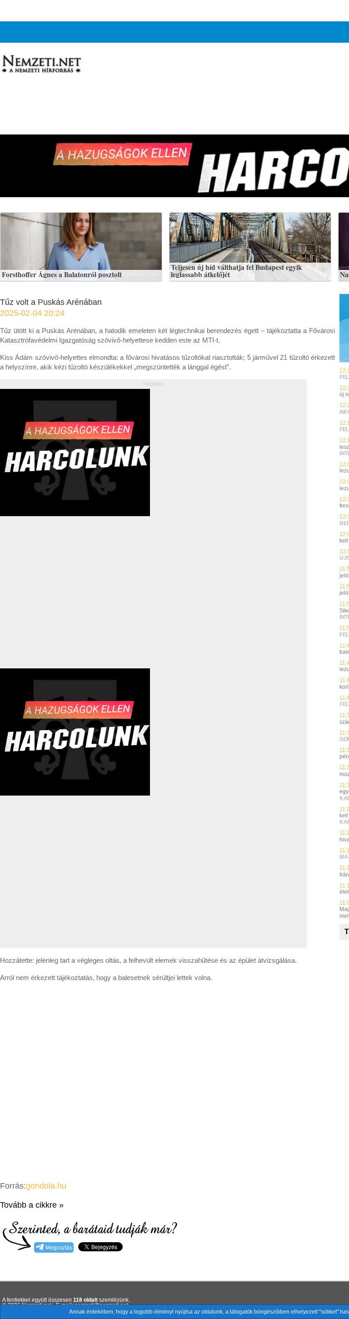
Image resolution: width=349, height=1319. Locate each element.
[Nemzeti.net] (41, 64)
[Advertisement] (76, 602)
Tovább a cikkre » (32, 1204)
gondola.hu (46, 1185)
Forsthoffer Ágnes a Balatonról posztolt (62, 275)
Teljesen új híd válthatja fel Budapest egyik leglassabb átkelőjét (236, 271)
